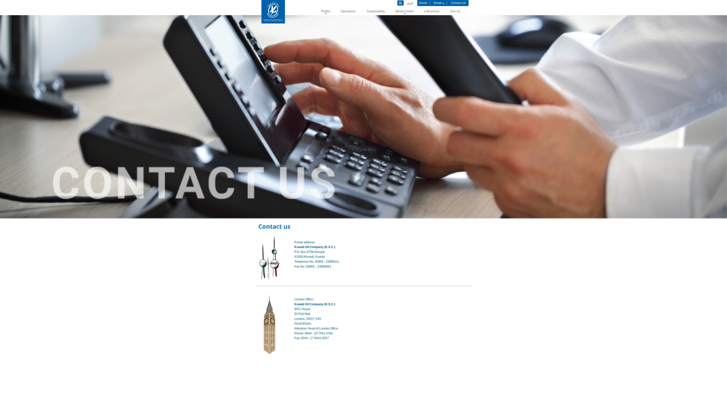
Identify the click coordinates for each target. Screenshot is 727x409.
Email (438, 3)
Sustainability (376, 11)
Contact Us (458, 3)
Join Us (455, 11)
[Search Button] (400, 2)
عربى (410, 3)
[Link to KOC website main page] (273, 11)
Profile (325, 11)
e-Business (431, 11)
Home (423, 3)
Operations (348, 11)
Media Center (404, 11)
